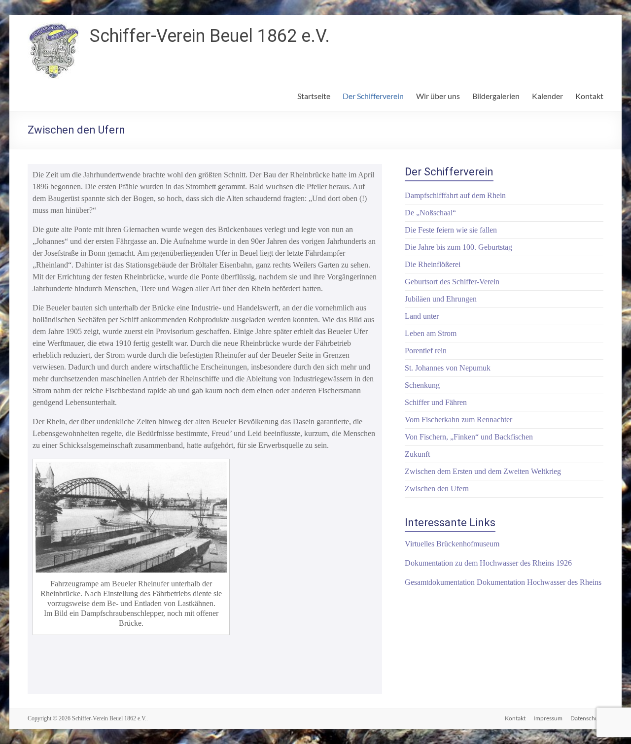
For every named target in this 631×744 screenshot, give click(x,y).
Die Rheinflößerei (432, 264)
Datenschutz (586, 718)
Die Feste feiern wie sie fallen (451, 230)
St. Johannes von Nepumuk (448, 368)
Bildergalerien (496, 96)
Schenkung (422, 385)
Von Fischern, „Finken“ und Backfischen (469, 437)
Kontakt (589, 96)
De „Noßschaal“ (430, 212)
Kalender (547, 96)
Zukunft (417, 454)
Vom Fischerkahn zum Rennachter (458, 419)
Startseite (313, 96)
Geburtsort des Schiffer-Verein (452, 281)
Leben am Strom (430, 333)
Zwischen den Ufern (437, 488)
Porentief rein (426, 350)
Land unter (422, 316)
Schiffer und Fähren (436, 402)
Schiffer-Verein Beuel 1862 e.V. (210, 36)
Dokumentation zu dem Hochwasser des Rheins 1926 (488, 563)
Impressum (547, 718)
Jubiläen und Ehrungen (441, 299)
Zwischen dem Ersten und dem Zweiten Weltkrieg (483, 471)
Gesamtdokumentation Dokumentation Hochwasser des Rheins (503, 582)
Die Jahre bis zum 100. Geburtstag (458, 247)
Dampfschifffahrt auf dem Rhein (455, 195)
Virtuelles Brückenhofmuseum (452, 544)
